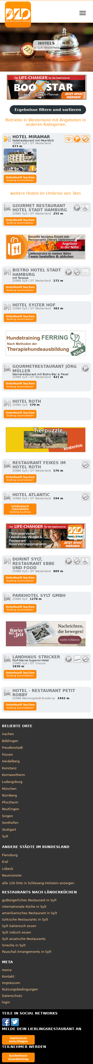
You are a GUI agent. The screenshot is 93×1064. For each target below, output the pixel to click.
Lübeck (7, 869)
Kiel (5, 862)
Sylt (5, 836)
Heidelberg (11, 761)
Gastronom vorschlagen (18, 1040)
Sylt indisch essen (16, 932)
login (6, 1002)
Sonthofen (10, 823)
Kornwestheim (13, 775)
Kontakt (8, 976)
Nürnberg (9, 795)
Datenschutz (12, 996)
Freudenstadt (12, 747)
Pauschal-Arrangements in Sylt (26, 952)
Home (7, 970)
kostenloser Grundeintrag (18, 1057)
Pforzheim (10, 802)
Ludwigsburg (12, 782)
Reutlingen (10, 809)
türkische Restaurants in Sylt (25, 919)
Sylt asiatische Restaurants (24, 939)
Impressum (11, 983)
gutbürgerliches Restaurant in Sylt (29, 900)
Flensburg (10, 855)
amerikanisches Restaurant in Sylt (29, 913)
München (9, 789)
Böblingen (10, 741)
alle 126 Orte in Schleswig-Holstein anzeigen (38, 883)
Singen (7, 816)
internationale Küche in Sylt (24, 906)
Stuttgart (9, 829)
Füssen (7, 754)
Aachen (8, 734)
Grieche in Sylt (14, 945)
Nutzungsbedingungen (20, 989)
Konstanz (9, 768)
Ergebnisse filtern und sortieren (48, 109)
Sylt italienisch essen (19, 926)
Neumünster (12, 875)
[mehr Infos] (20, 160)
